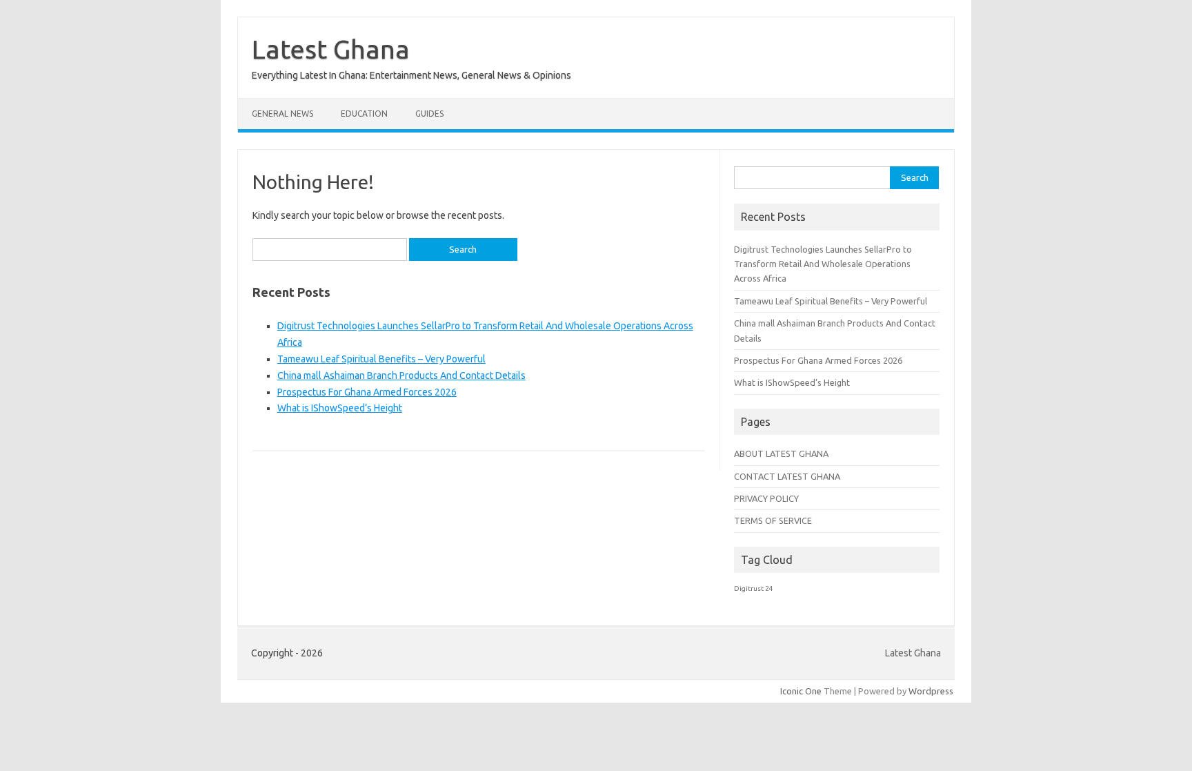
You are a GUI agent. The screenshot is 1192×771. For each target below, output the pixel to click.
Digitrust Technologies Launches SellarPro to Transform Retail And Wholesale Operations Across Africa (823, 264)
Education (364, 113)
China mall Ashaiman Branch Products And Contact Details (401, 375)
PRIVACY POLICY (766, 498)
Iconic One (801, 691)
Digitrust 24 (753, 588)
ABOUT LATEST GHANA (781, 453)
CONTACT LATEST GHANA (787, 476)
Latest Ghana (331, 49)
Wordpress (930, 691)
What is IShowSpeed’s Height (339, 407)
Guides (429, 113)
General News (282, 113)
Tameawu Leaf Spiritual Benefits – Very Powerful (381, 358)
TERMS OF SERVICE (773, 520)
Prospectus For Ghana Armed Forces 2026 (367, 392)
